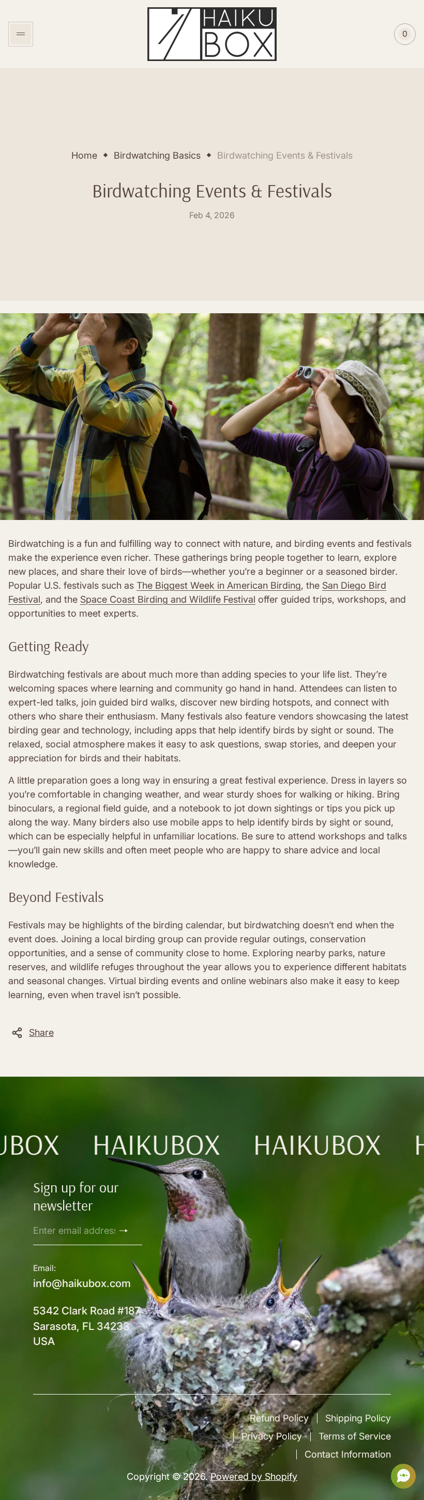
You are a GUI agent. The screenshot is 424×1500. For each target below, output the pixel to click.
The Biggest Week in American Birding (219, 585)
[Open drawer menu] (20, 34)
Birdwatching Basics (157, 155)
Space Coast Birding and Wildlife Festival (167, 599)
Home (84, 155)
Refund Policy (279, 1418)
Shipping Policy (358, 1418)
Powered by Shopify (253, 1476)
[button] (400, 1476)
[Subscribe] (127, 1230)
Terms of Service (355, 1436)
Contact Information (348, 1454)
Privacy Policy (271, 1436)
